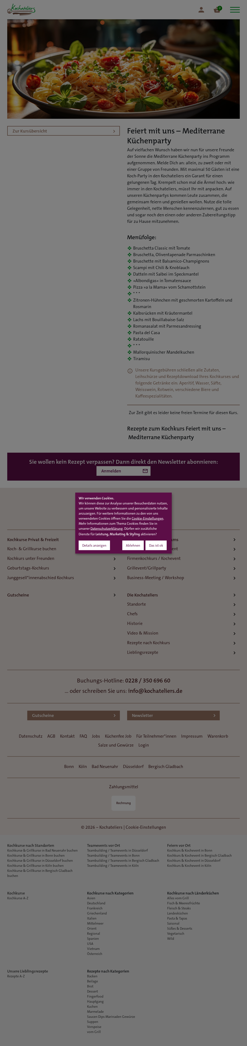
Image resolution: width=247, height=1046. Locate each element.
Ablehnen (133, 545)
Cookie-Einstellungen (147, 518)
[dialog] (123, 523)
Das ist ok (156, 545)
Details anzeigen (94, 545)
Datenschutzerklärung (106, 528)
